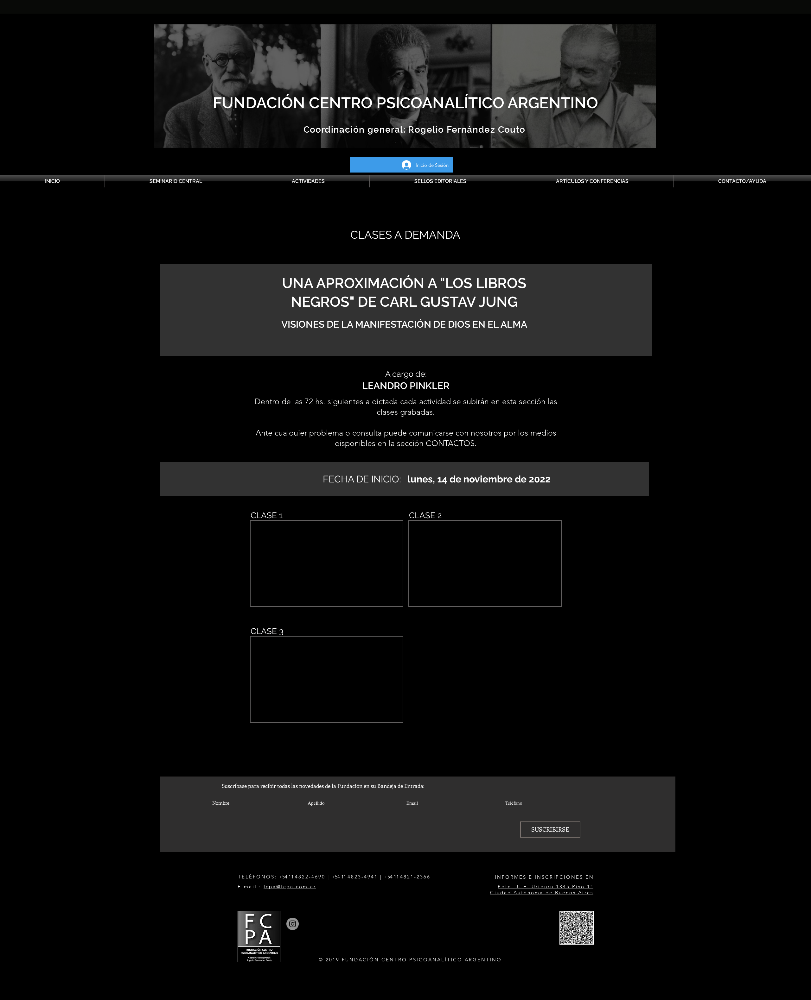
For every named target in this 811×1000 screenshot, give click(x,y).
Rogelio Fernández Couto (466, 129)
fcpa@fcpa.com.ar (290, 887)
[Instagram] (292, 924)
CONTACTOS (450, 443)
